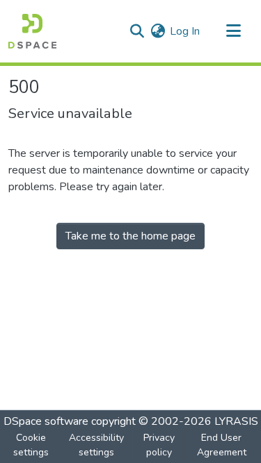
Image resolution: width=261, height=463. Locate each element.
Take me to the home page (130, 236)
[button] (32, 31)
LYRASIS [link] (236, 421)
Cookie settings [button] (31, 445)
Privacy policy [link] (159, 445)
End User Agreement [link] (221, 445)
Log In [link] (185, 31)
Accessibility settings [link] (96, 445)
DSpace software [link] (45, 421)
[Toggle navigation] (233, 31)
